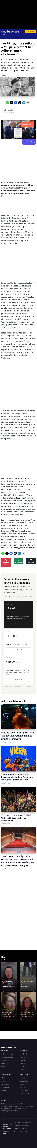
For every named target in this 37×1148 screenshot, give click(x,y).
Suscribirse (18, 624)
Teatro (3, 76)
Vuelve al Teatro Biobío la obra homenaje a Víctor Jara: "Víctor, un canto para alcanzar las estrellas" (17, 777)
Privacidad (5, 1066)
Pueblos (4, 1106)
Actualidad (24, 1081)
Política (4, 1104)
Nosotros (17, 1122)
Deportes (14, 1111)
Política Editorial (7, 1057)
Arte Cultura (22, 1109)
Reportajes (24, 1090)
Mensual (20, 596)
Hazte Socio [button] (30, 32)
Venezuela (5, 1084)
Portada (23, 1078)
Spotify (22, 1069)
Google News (6, 563)
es (15, 1135)
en (18, 1135)
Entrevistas (24, 1087)
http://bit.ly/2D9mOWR (25, 548)
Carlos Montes (8, 110)
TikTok (22, 1066)
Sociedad (4, 1109)
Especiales (30, 1106)
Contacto (5, 1063)
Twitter (22, 1060)
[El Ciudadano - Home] (10, 31)
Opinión (22, 1084)
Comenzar (18, 649)
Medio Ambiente (14, 1104)
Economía (25, 1104)
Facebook (23, 1054)
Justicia (11, 1106)
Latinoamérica (6, 1087)
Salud (17, 1106)
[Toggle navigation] (4, 35)
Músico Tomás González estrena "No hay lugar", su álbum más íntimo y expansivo (18, 735)
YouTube (30, 562)
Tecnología (5, 1111)
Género (22, 1106)
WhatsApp (19, 562)
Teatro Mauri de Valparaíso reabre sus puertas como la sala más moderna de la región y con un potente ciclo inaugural (17, 861)
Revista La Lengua (26, 1093)
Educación (13, 1109)
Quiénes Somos (7, 1054)
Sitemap (17, 1132)
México (3, 1081)
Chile (3, 1078)
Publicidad (5, 1060)
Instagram (24, 1057)
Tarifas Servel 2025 (20, 1129)
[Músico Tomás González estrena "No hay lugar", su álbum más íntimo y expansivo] (18, 717)
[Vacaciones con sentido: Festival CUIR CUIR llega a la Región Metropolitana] (18, 800)
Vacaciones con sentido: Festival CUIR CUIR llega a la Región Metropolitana (16, 818)
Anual (28, 596)
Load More (18, 1034)
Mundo (3, 1090)
